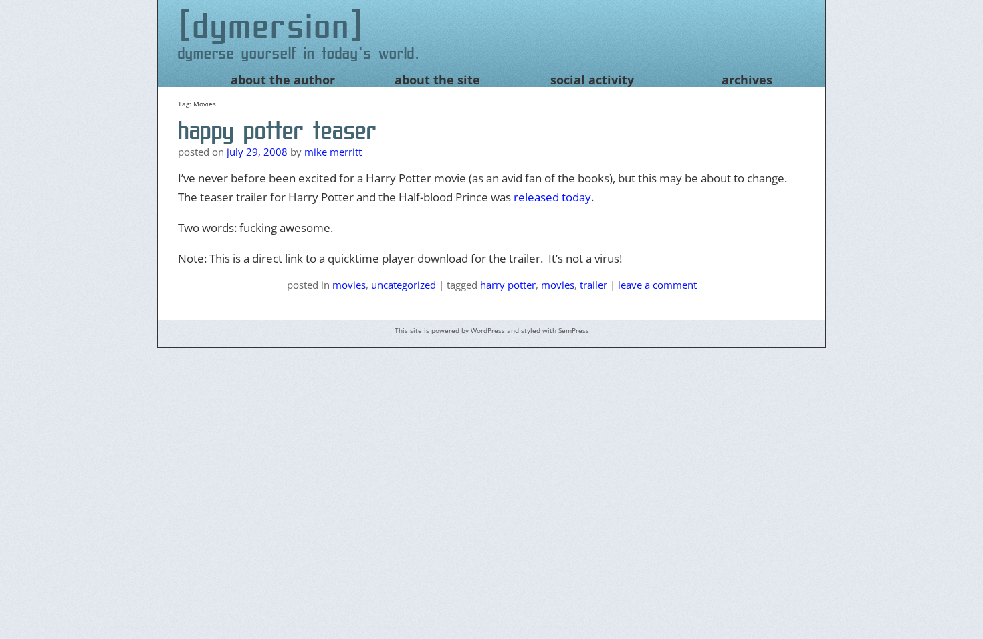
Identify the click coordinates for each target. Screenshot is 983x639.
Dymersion (271, 25)
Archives (747, 80)
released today (552, 197)
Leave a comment (657, 284)
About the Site (437, 80)
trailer (593, 284)
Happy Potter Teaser (277, 130)
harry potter (508, 284)
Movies (349, 284)
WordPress (488, 330)
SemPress (573, 330)
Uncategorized (403, 284)
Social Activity (592, 80)
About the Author (283, 80)
